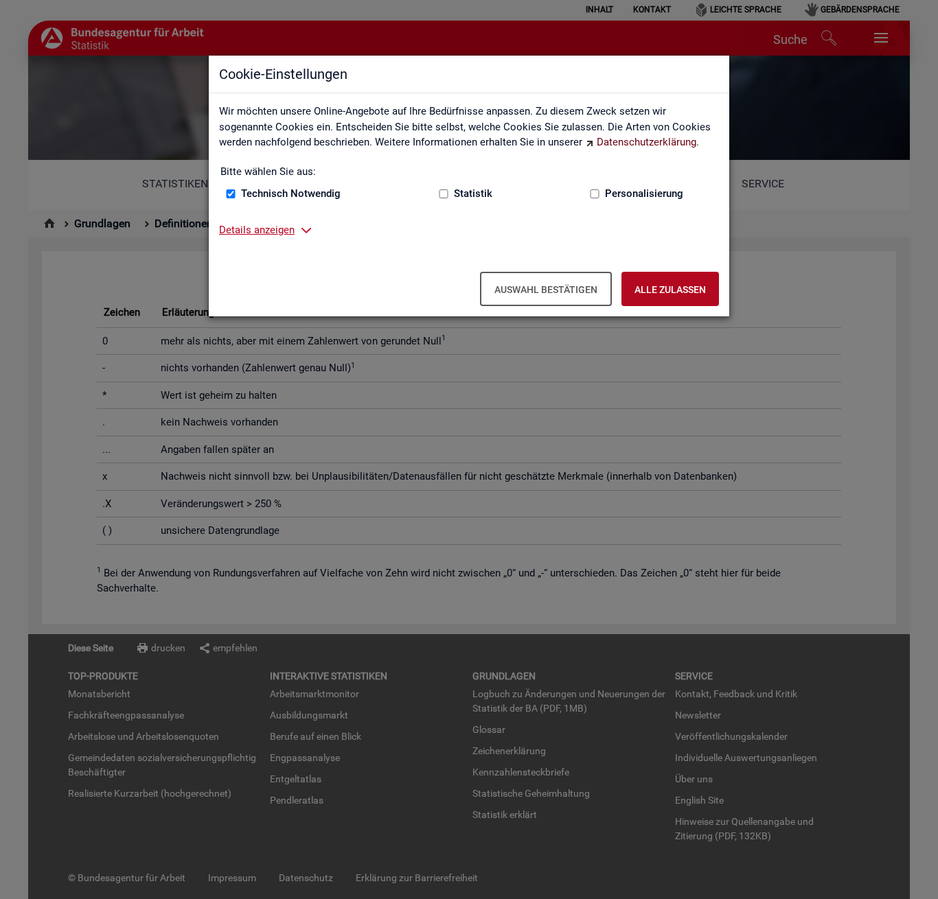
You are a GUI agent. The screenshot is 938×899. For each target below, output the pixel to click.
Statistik (473, 193)
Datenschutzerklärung (646, 142)
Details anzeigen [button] (257, 230)
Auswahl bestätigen (545, 289)
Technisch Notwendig (291, 193)
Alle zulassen (670, 289)
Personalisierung (644, 193)
